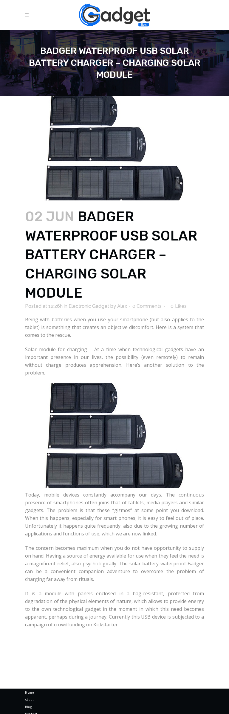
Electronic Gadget (89, 306)
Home (29, 692)
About (29, 700)
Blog (28, 707)
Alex (122, 306)
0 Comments (147, 306)
